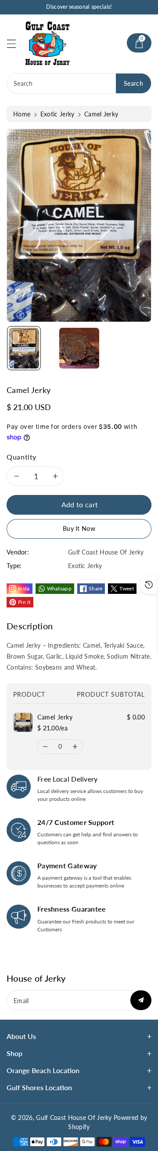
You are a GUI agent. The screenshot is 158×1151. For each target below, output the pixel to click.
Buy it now (79, 528)
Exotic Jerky (57, 114)
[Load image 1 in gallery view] (23, 348)
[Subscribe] (140, 1000)
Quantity (21, 457)
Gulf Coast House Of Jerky (74, 1117)
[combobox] (79, 83)
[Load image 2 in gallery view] (79, 348)
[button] (15, 43)
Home (21, 114)
